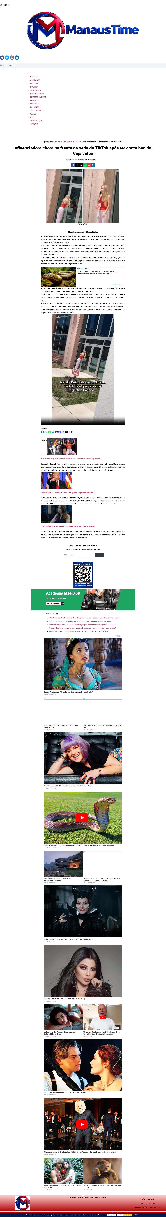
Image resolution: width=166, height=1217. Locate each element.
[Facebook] (2, 57)
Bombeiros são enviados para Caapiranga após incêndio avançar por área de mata (82, 625)
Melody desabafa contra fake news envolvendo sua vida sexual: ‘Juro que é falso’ (82, 628)
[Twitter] (7, 57)
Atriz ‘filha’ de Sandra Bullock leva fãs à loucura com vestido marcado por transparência (84, 618)
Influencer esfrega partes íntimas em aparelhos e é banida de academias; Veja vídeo (71, 459)
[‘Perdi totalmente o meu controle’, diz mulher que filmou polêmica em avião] (56, 514)
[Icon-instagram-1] (12, 57)
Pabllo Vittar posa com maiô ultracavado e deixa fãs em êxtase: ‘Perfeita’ (79, 631)
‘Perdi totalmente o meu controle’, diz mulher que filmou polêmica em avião (68, 526)
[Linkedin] (17, 57)
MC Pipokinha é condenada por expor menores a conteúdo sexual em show (80, 621)
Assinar (99, 555)
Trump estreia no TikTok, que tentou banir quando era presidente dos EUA (67, 493)
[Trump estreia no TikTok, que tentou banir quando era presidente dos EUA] (56, 480)
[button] (73, 165)
